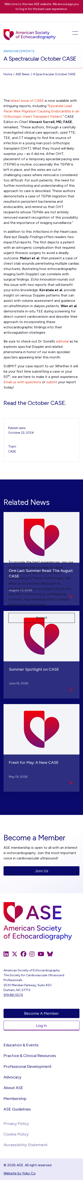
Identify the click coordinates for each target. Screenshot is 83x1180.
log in (23, 9)
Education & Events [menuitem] (21, 1045)
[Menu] (71, 33)
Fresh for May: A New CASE (34, 762)
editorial (62, 341)
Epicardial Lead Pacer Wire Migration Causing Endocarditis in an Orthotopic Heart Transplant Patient (41, 111)
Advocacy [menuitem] (12, 1077)
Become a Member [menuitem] (41, 1013)
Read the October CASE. (35, 402)
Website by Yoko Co (20, 1173)
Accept (41, 618)
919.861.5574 (13, 995)
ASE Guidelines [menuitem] (17, 1109)
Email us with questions (22, 382)
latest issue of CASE (27, 100)
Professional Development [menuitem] (28, 1066)
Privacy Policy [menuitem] (16, 1123)
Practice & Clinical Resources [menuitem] (30, 1055)
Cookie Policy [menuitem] (16, 1134)
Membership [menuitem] (15, 1098)
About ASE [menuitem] (13, 1087)
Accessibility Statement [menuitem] (26, 1144)
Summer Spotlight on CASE (34, 669)
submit (51, 382)
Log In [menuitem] (41, 1025)
